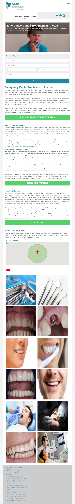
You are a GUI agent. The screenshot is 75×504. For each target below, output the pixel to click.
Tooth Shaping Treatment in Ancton (17, 487)
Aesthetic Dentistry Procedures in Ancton (19, 471)
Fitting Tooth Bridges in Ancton (16, 496)
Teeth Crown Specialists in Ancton (17, 494)
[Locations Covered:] (5, 2)
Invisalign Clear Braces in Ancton (16, 485)
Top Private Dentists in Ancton (14, 467)
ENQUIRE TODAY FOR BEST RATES (37, 117)
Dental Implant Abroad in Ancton (15, 502)
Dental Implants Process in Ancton (17, 480)
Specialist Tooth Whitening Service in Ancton (20, 472)
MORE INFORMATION (37, 183)
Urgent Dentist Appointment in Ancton (16, 500)
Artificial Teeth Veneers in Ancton (16, 493)
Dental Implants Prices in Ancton (16, 482)
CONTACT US (37, 223)
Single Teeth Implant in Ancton (16, 476)
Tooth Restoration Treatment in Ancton (18, 491)
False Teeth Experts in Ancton (15, 498)
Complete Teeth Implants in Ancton (17, 478)
